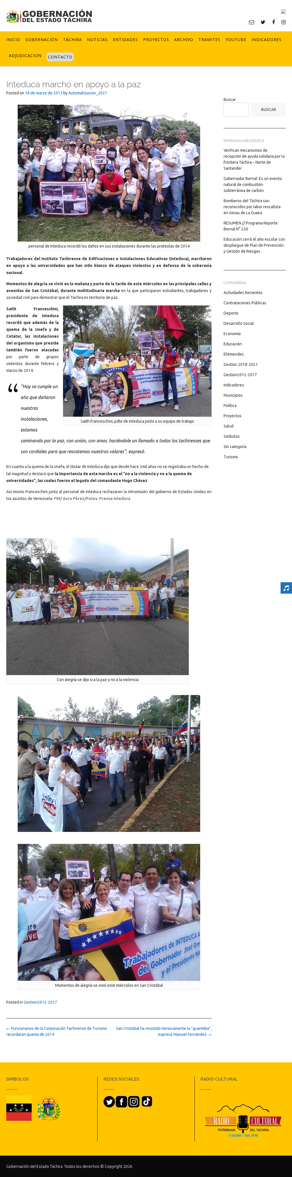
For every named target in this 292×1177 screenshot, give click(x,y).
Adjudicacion (25, 55)
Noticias (97, 39)
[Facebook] (273, 22)
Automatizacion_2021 (87, 93)
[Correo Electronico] (251, 22)
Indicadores (267, 39)
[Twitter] (263, 22)
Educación (233, 344)
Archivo (183, 39)
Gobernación (41, 39)
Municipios (233, 395)
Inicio (13, 39)
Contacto (60, 57)
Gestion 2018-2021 (241, 364)
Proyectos (156, 39)
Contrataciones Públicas (245, 303)
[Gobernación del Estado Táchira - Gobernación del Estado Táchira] (49, 16)
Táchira (72, 39)
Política (230, 405)
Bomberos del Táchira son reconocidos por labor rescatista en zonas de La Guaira (252, 206)
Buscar (230, 99)
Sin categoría (235, 446)
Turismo (231, 457)
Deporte (231, 313)
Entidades (125, 39)
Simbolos (232, 436)
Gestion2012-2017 (40, 1002)
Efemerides (234, 354)
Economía (232, 333)
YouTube (236, 39)
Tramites (209, 39)
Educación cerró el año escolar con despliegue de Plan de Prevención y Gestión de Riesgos (254, 245)
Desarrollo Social (239, 323)
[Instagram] (283, 22)
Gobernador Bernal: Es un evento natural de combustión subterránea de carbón (253, 184)
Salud (229, 426)
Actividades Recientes (243, 292)
